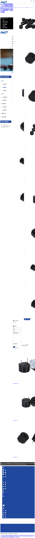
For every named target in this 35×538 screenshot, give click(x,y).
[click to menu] (33, 1)
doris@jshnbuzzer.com (4, 18)
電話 (3, 526)
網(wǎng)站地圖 (31, 463)
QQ (2, 528)
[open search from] (31, 1)
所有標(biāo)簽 (2, 464)
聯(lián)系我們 (4, 530)
